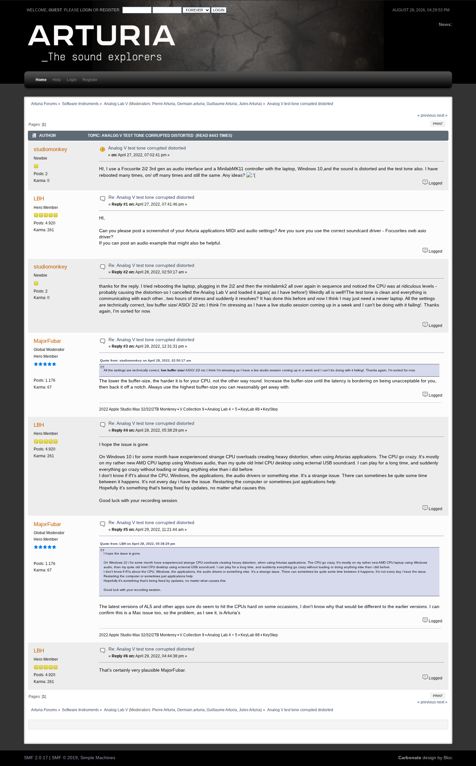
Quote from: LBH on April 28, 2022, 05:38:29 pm (137, 543)
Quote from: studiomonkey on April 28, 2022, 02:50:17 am (145, 360)
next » (442, 115)
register (109, 10)
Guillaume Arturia (222, 104)
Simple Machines (97, 757)
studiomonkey (50, 149)
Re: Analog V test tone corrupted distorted (151, 197)
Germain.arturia (191, 104)
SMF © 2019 (65, 757)
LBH (39, 198)
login (86, 10)
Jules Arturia (250, 104)
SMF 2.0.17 (36, 757)
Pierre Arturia (163, 104)
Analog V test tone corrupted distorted (147, 148)
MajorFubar (47, 341)
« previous (426, 115)
